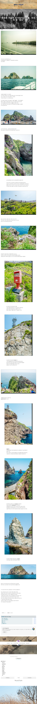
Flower (3, 667)
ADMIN (27, 643)
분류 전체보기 (3, 661)
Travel (2, 29)
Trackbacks (7, 677)
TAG (11, 643)
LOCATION (15, 643)
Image (3, 670)
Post (20, 695)
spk (12, 696)
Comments (29, 677)
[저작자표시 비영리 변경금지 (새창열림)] (11, 612)
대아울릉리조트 (4, 623)
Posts (19, 677)
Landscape (4, 663)
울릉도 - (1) (3, 622)
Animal (3, 668)
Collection (4, 672)
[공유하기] (4, 613)
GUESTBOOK (22, 643)
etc (2, 675)
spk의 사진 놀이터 (5, 628)
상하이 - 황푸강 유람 (4, 618)
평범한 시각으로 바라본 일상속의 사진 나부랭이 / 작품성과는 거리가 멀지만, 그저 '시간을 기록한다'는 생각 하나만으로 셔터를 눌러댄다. (17, 630)
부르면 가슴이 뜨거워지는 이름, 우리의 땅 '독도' (18, 19)
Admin (17, 695)
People (3, 671)
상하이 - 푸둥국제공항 (5, 619)
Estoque (23, 696)
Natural (3, 666)
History (3, 662)
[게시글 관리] (5, 613)
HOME (8, 643)
